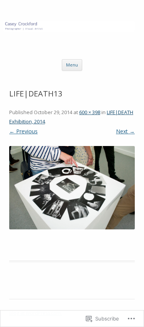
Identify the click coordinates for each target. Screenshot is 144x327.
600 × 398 (89, 112)
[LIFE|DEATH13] (72, 187)
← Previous (23, 131)
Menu (72, 65)
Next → (125, 131)
